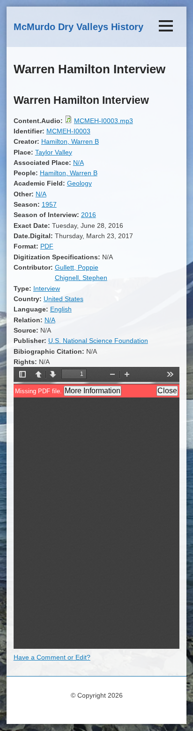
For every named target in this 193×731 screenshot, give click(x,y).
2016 (88, 214)
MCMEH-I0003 (68, 131)
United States (63, 299)
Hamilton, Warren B (70, 141)
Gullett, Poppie (76, 267)
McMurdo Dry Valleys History (78, 27)
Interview (46, 288)
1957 (49, 204)
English (61, 309)
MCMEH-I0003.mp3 (103, 120)
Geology (79, 183)
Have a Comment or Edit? (52, 657)
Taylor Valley (53, 152)
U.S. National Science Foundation (98, 340)
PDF (46, 246)
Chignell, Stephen (81, 277)
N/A (78, 162)
